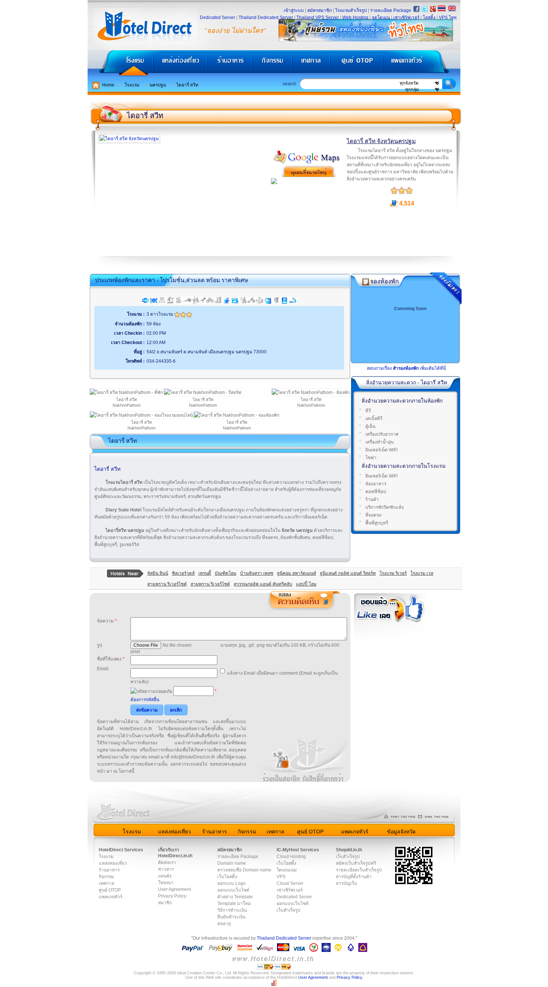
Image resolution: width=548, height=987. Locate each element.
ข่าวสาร (166, 869)
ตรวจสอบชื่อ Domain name (244, 870)
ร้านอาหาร (230, 63)
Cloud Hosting (291, 856)
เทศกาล (312, 63)
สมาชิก (165, 902)
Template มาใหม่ (234, 903)
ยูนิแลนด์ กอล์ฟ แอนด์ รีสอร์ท (348, 573)
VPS (281, 876)
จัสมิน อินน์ (157, 573)
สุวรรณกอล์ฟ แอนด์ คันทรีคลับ (263, 584)
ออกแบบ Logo (231, 883)
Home (108, 85)
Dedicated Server (217, 17)
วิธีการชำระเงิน (232, 910)
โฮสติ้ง (429, 17)
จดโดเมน (381, 17)
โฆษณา (165, 882)
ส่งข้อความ (147, 710)
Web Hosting (355, 17)
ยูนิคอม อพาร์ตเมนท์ (296, 573)
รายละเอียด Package (390, 10)
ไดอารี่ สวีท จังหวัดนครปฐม (381, 141)
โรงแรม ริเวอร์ (393, 573)
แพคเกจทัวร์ (420, 63)
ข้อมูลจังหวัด (401, 832)
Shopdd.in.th (349, 849)
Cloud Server (290, 883)
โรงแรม (120, 63)
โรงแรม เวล (421, 573)
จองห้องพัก (384, 281)
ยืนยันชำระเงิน (231, 917)
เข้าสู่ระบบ (294, 10)
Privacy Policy (172, 896)
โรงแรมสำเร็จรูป (351, 10)
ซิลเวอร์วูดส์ (183, 573)
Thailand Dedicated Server (266, 17)
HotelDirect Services (121, 849)
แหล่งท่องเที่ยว (180, 63)
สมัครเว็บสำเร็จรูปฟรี (356, 863)
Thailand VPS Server (317, 17)
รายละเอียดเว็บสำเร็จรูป (359, 870)
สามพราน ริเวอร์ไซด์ (167, 584)
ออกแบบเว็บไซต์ (233, 890)
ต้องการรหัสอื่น (144, 699)
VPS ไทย (448, 17)
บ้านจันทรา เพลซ (256, 573)
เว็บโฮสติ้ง (227, 876)
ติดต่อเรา (167, 862)
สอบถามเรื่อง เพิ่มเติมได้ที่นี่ (406, 368)
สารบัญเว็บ (346, 883)
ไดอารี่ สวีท (187, 85)
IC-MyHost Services (298, 849)
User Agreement (174, 889)
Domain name (231, 863)
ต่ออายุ (224, 923)
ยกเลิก (176, 710)
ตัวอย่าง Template (235, 896)
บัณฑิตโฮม (225, 573)
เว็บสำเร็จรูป (288, 910)
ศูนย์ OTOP (356, 63)
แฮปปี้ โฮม (306, 584)
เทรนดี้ (204, 573)
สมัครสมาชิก (319, 10)
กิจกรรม (273, 63)
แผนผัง (164, 876)
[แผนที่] (307, 162)
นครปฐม (157, 85)
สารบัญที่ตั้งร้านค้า (354, 876)
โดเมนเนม (287, 870)
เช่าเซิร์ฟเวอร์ (406, 17)
